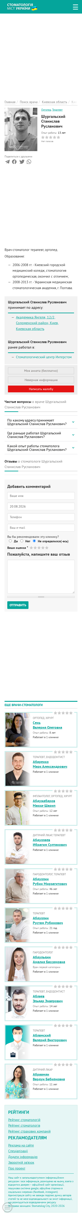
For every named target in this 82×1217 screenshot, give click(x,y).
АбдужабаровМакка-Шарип (44, 803)
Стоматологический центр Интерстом (44, 357)
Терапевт (57, 109)
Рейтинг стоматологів (24, 1125)
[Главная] (26, 6)
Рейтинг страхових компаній (29, 1131)
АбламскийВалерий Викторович (50, 1037)
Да (16, 541)
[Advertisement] (41, 54)
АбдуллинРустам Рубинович (48, 920)
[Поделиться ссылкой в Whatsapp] (29, 163)
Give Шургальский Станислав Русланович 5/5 (47, 547)
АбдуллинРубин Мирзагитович (50, 881)
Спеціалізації (18, 1151)
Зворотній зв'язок (21, 1162)
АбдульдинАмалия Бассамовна (49, 959)
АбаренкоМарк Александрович (50, 764)
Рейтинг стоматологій (24, 1120)
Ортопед (46, 109)
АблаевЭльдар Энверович (48, 998)
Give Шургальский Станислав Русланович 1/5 (31, 547)
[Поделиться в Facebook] (14, 163)
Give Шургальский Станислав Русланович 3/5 (39, 547)
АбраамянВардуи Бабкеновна (49, 1076)
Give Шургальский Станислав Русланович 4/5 (43, 547)
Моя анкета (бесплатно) (41, 371)
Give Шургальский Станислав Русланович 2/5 (35, 547)
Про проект (16, 1168)
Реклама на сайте (21, 1145)
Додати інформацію (23, 1157)
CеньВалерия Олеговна (47, 725)
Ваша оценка (17, 548)
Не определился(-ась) (53, 541)
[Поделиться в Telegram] (7, 163)
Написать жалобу (41, 389)
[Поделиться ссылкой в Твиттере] (21, 163)
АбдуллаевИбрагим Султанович (50, 842)
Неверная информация (41, 380)
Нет (27, 541)
